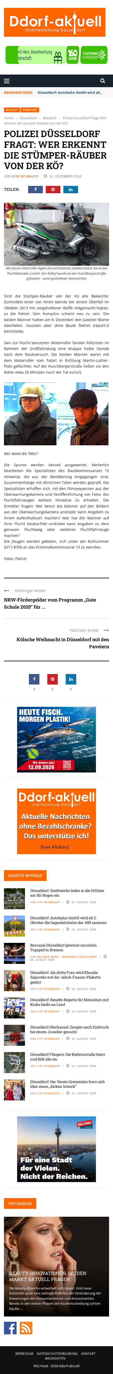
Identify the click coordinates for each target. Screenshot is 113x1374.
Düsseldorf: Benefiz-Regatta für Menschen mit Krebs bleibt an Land (69, 1002)
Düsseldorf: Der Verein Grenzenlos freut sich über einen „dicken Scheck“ (67, 1084)
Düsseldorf (30, 110)
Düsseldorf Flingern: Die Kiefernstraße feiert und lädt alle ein (67, 1057)
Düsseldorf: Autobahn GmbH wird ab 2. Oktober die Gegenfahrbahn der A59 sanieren (68, 920)
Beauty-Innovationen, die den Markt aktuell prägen (47, 1276)
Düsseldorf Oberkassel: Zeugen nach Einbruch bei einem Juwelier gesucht (69, 1029)
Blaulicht (12, 110)
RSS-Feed (41, 1365)
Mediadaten (55, 1358)
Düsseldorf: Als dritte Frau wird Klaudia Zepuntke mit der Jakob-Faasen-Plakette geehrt (65, 977)
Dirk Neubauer (25, 176)
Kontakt (88, 1353)
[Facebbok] (10, 1327)
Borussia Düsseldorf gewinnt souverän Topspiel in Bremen (63, 947)
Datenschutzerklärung (57, 1353)
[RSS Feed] (26, 1327)
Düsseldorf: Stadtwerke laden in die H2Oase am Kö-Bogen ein (67, 893)
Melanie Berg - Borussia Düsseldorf (67, 957)
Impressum (24, 1353)
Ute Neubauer (48, 902)
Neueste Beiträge (25, 875)
